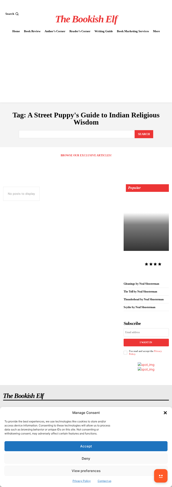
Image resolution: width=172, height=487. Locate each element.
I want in (146, 342)
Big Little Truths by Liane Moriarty (146, 257)
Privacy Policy (82, 481)
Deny (86, 458)
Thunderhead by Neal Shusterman (144, 299)
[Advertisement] (86, 69)
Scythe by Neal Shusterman (139, 307)
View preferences (86, 471)
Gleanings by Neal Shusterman (141, 283)
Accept (86, 446)
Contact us (104, 481)
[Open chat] (161, 476)
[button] (165, 413)
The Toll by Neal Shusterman (140, 291)
